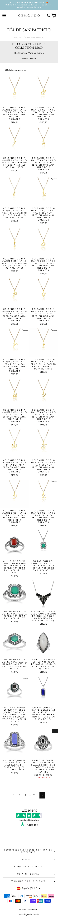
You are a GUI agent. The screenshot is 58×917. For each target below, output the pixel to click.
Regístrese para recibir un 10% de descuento (28, 851)
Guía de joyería (28, 874)
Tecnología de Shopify (29, 914)
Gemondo (28, 859)
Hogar (17, 37)
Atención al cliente (28, 866)
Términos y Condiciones (28, 881)
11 (34, 795)
